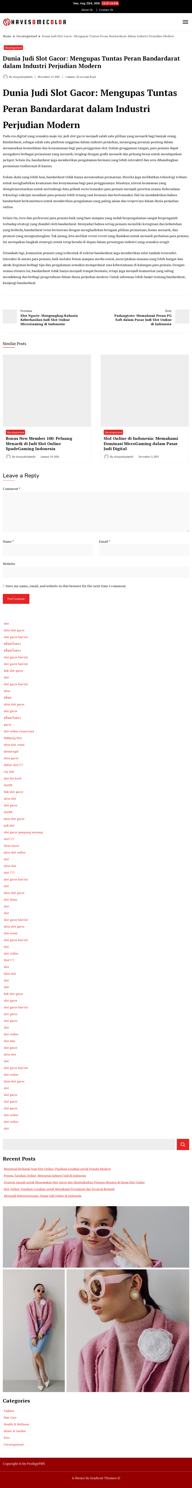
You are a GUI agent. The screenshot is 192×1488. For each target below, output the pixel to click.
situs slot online (15, 852)
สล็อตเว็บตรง (12, 644)
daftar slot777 (13, 765)
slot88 (8, 785)
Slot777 (9, 960)
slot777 (9, 839)
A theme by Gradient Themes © (96, 1478)
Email (104, 541)
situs (7, 691)
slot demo (10, 899)
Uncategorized (13, 47)
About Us (87, 10)
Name (8, 541)
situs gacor (11, 758)
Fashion (9, 1411)
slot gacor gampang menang (23, 832)
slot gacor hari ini (16, 637)
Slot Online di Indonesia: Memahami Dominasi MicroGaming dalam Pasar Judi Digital (141, 443)
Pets (7, 1438)
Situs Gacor (11, 846)
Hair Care (10, 1417)
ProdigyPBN (36, 1463)
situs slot (10, 798)
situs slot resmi (14, 745)
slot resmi (10, 933)
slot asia (9, 1041)
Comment (11, 488)
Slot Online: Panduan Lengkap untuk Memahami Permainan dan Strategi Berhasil (59, 1189)
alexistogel (11, 751)
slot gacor (10, 711)
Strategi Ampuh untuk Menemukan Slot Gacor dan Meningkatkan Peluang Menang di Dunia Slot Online (74, 1182)
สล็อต (7, 697)
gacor (7, 724)
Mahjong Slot (13, 738)
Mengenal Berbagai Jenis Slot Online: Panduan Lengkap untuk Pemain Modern (57, 1169)
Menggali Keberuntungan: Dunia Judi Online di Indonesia (42, 1196)
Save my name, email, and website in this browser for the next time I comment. (66, 586)
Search (183, 1144)
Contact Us (106, 10)
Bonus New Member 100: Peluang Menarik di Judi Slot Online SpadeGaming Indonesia (39, 443)
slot (6, 623)
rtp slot (9, 772)
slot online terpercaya (19, 731)
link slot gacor (13, 671)
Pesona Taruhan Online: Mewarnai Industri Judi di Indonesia (45, 1175)
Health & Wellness (16, 1424)
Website (9, 563)
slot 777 (9, 873)
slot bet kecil (12, 778)
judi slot (9, 825)
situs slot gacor (14, 630)
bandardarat (26, 283)
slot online (11, 953)
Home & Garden (15, 1431)
